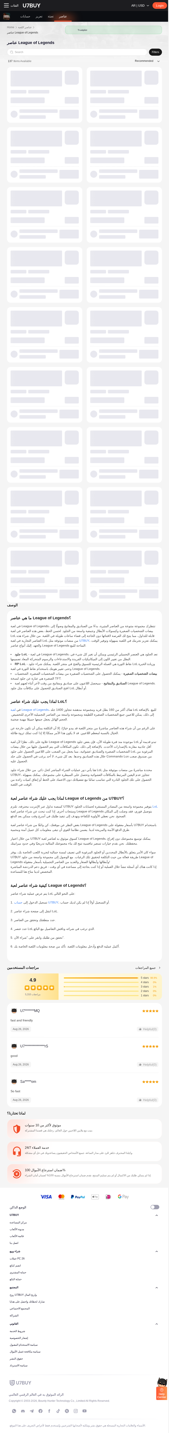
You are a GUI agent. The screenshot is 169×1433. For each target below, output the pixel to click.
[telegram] (31, 1411)
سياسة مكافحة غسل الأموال (25, 1351)
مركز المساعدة (18, 1222)
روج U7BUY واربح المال (23, 1294)
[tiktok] (58, 1411)
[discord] (22, 1411)
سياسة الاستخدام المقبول (24, 1344)
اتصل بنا (14, 1242)
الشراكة (14, 1315)
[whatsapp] (14, 1411)
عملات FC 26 (17, 1258)
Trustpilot (82, 30)
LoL (155, 806)
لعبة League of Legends (30, 709)
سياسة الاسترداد (19, 1365)
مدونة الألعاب (17, 1229)
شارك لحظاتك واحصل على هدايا (27, 1301)
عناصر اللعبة (25, 27)
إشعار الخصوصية (19, 1338)
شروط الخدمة (17, 1331)
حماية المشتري (18, 1272)
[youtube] (84, 1411)
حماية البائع (16, 1279)
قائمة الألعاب (17, 1236)
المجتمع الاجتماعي (20, 1308)
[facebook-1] (40, 1411)
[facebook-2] (49, 1411)
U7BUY (84, 640)
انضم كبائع (15, 1265)
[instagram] (75, 1411)
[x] (66, 1411)
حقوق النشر (16, 1358)
